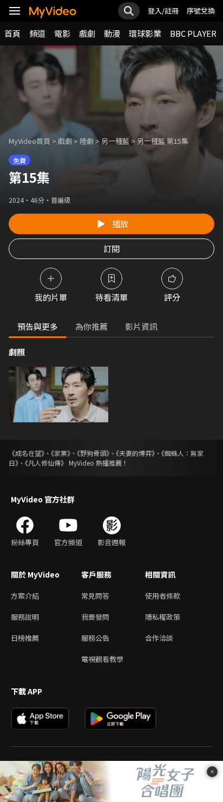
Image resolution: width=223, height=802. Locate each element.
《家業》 (60, 453)
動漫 (112, 33)
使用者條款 (162, 596)
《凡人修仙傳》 (46, 462)
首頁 (12, 33)
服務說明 (25, 617)
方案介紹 (25, 596)
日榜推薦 (25, 638)
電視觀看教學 (102, 659)
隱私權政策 (162, 617)
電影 (62, 33)
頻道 (37, 33)
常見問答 (95, 596)
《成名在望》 (26, 453)
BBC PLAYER (193, 33)
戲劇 (87, 33)
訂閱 (111, 248)
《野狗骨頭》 (93, 453)
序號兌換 (201, 10)
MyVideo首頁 (29, 141)
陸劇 (87, 141)
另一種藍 (115, 141)
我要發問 (95, 617)
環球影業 (145, 33)
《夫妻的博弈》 (135, 453)
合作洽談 (159, 638)
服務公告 (95, 638)
